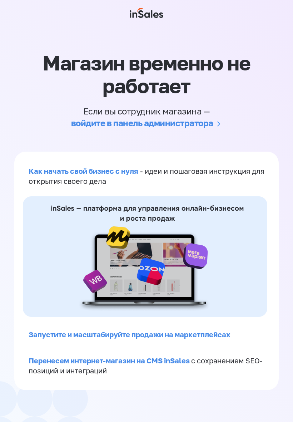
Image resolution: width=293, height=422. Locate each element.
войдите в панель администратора (142, 123)
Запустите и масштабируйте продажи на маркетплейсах (129, 334)
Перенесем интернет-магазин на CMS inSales (110, 360)
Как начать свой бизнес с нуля (83, 171)
